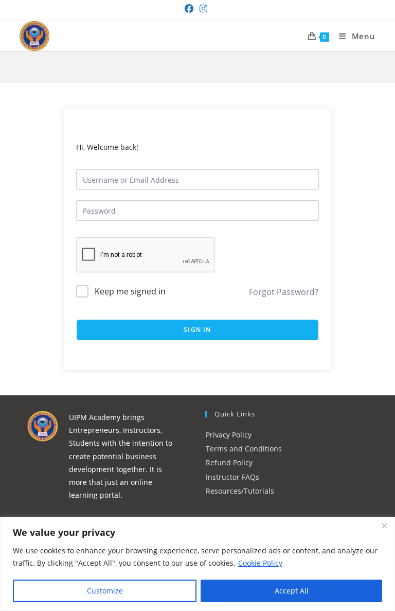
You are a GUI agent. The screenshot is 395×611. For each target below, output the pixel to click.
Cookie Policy (260, 563)
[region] (197, 564)
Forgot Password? (283, 292)
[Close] (384, 525)
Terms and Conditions (244, 448)
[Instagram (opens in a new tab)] (203, 8)
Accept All (292, 591)
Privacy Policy (229, 435)
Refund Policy (229, 462)
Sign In (197, 329)
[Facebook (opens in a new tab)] (190, 8)
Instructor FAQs (232, 477)
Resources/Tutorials (240, 491)
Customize (105, 591)
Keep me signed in (130, 291)
